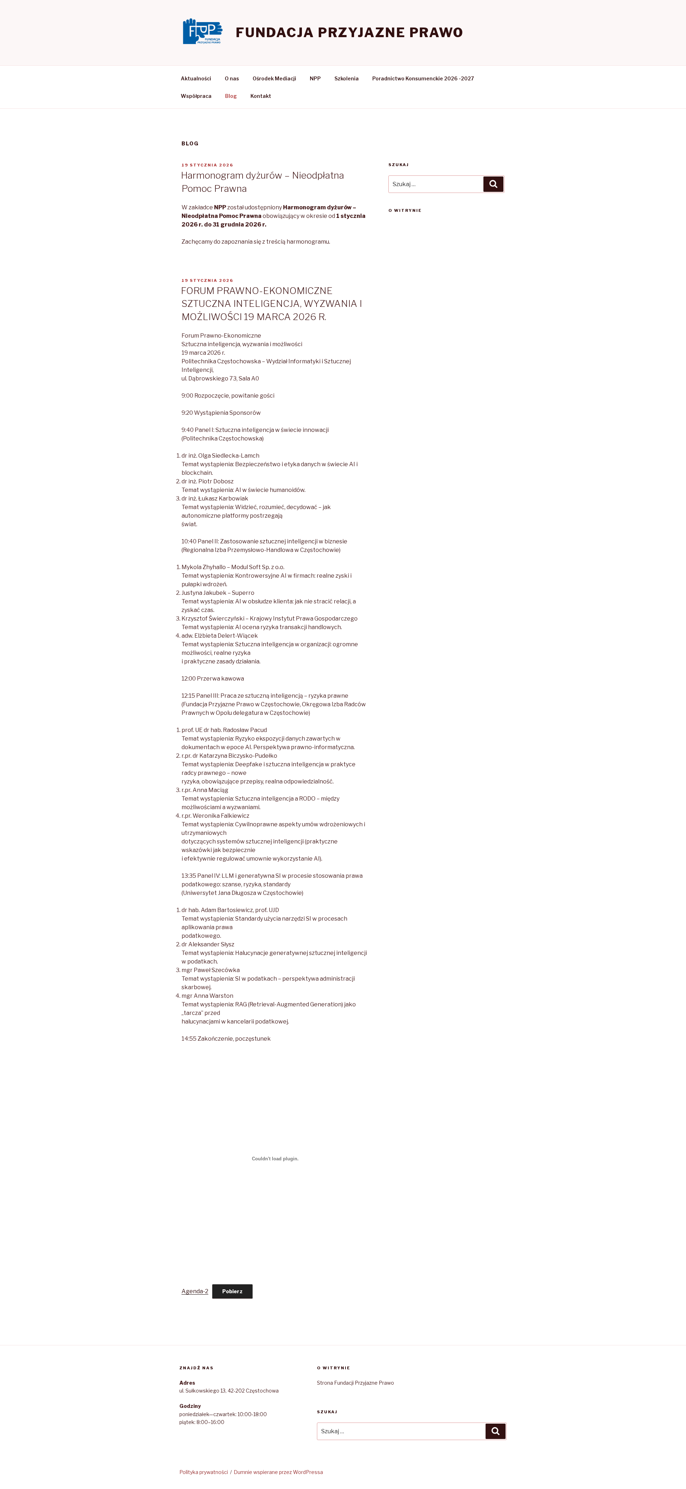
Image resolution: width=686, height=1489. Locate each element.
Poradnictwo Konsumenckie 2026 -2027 (423, 78)
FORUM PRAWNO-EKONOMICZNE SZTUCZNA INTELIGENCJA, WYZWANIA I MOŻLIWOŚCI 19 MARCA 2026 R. (271, 303)
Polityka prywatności (203, 1472)
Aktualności (196, 78)
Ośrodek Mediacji (274, 78)
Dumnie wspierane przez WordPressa (278, 1472)
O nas (232, 78)
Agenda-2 (195, 1291)
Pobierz (232, 1291)
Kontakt (260, 96)
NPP (315, 78)
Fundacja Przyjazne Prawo (350, 32)
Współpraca (196, 96)
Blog (231, 96)
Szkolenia (346, 78)
